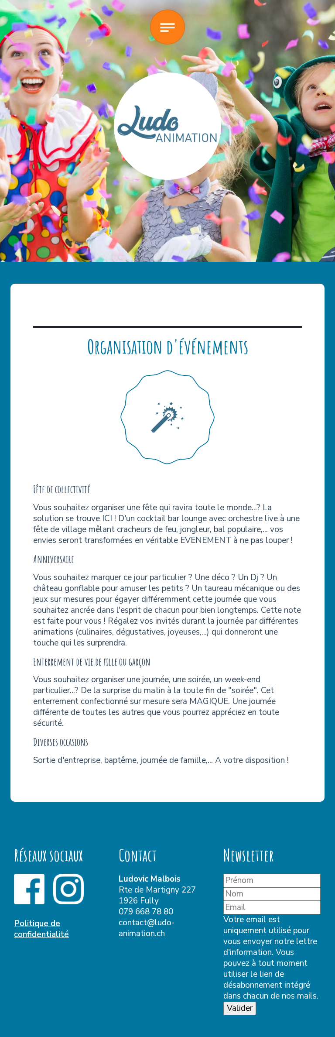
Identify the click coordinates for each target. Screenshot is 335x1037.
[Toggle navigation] (167, 27)
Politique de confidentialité (41, 929)
